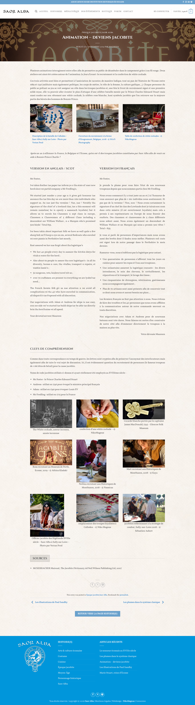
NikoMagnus (128, 701)
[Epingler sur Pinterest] (102, 584)
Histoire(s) (56, 11)
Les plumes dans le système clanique (141, 602)
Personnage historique (69, 678)
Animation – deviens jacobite (114, 661)
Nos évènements (90, 11)
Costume (62, 656)
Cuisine (62, 661)
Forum (117, 11)
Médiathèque (71, 11)
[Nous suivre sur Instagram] (186, 2)
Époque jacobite (91, 32)
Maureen (114, 47)
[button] (36, 11)
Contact (128, 11)
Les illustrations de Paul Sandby (51, 602)
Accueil (43, 11)
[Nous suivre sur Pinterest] (191, 2)
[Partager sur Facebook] (92, 584)
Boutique (107, 11)
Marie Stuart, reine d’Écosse (114, 672)
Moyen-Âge (64, 672)
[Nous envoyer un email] (189, 2)
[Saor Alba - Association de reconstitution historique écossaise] (16, 11)
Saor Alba (107, 32)
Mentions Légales (103, 701)
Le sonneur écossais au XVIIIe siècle (118, 650)
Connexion (141, 701)
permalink (124, 595)
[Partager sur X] (97, 584)
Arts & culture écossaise (70, 650)
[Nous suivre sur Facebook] (183, 2)
